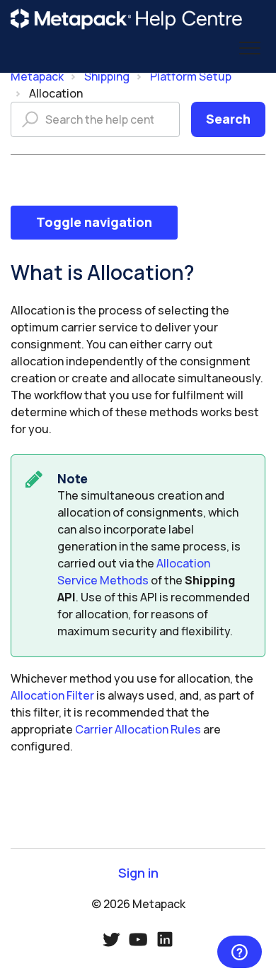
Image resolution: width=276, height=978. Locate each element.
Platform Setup (190, 76)
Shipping (107, 76)
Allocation (56, 93)
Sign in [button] (138, 873)
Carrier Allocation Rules (138, 729)
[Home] (127, 19)
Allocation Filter (52, 695)
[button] (249, 48)
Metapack (37, 76)
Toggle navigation (94, 221)
